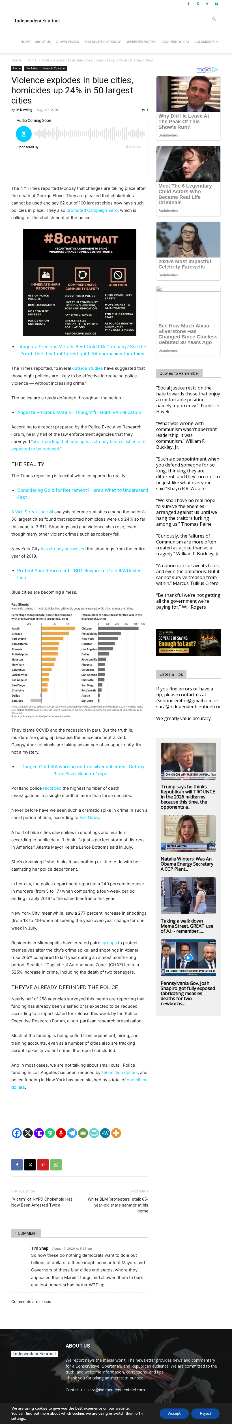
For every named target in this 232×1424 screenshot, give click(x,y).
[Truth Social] (39, 1133)
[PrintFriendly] (94, 1133)
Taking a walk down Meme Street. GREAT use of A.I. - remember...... (187, 926)
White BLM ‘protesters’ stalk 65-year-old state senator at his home (118, 1205)
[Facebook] (188, 4)
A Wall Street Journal (32, 511)
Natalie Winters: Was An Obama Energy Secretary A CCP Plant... (187, 863)
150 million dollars (120, 1072)
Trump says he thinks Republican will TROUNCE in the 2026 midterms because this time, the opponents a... (188, 796)
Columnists (204, 41)
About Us (43, 41)
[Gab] (50, 1133)
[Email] (83, 1133)
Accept (174, 1413)
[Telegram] (72, 1133)
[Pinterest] (198, 4)
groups (110, 942)
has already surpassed (63, 548)
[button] (214, 19)
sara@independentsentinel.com (116, 1389)
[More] (116, 1133)
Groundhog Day (175, 41)
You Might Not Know (102, 41)
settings (18, 1418)
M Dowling (24, 109)
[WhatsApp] (56, 1164)
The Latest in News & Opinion (45, 68)
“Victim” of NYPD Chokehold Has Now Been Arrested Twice (42, 1202)
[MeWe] (105, 1133)
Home (25, 41)
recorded (52, 788)
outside (79, 368)
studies (95, 368)
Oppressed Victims (141, 41)
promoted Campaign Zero (92, 210)
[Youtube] (216, 4)
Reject (205, 1413)
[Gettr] (61, 1133)
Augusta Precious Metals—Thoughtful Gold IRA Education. (79, 412)
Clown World (67, 41)
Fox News (89, 817)
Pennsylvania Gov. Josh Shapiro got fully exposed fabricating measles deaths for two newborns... (188, 993)
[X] (207, 4)
